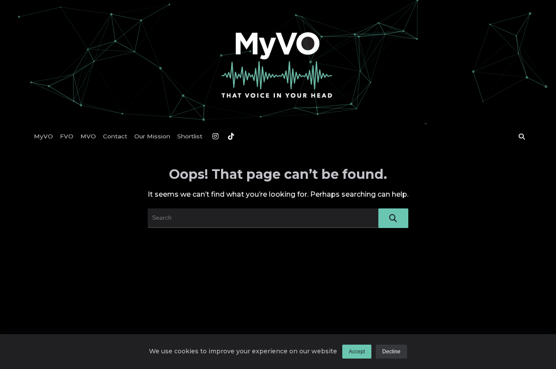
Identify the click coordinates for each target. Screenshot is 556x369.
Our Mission (152, 136)
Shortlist (189, 136)
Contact (115, 136)
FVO (66, 136)
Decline (391, 352)
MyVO (43, 136)
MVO (88, 136)
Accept (357, 352)
